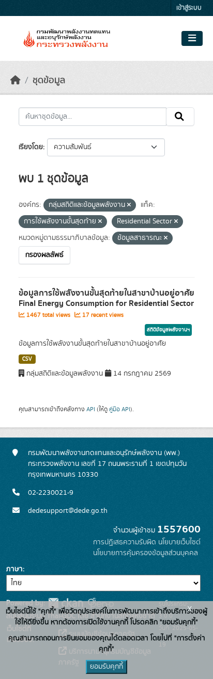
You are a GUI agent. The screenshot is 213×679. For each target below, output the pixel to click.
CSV (27, 359)
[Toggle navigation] (192, 38)
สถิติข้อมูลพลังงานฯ (168, 329)
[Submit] (180, 116)
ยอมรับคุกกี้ (106, 666)
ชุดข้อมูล (49, 80)
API (90, 409)
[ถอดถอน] (129, 205)
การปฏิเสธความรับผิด (124, 542)
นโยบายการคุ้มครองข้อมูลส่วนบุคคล (145, 553)
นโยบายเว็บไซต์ (179, 542)
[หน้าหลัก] (15, 80)
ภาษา (14, 569)
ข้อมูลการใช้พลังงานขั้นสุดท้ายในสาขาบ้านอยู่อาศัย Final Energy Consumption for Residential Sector (106, 298)
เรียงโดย (31, 147)
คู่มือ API (119, 409)
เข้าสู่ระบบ (189, 8)
